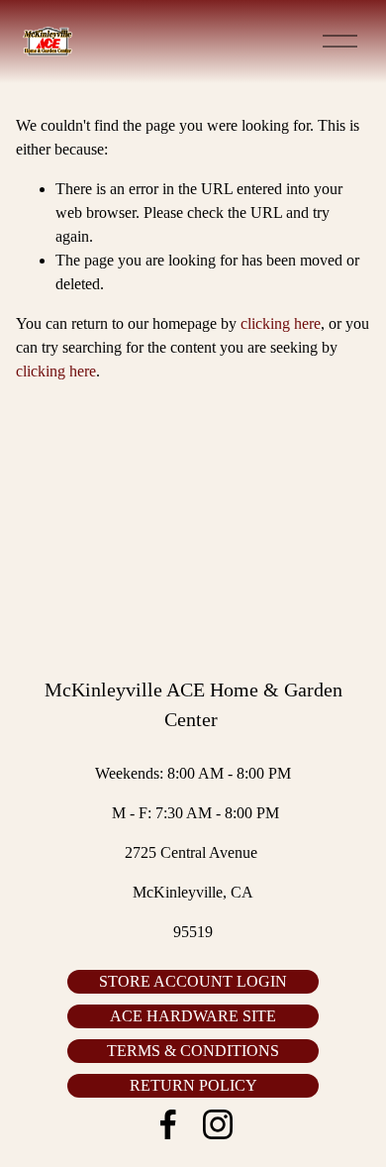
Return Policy (193, 1085)
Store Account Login (193, 981)
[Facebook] (168, 1124)
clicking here (281, 323)
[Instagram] (218, 1124)
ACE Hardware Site (193, 1016)
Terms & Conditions (193, 1050)
